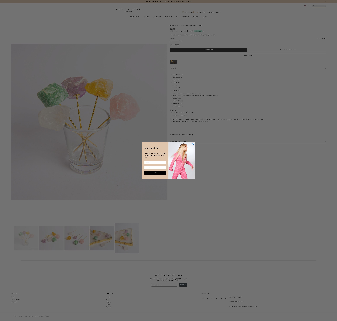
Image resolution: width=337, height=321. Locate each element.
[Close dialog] (193, 144)
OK (155, 173)
